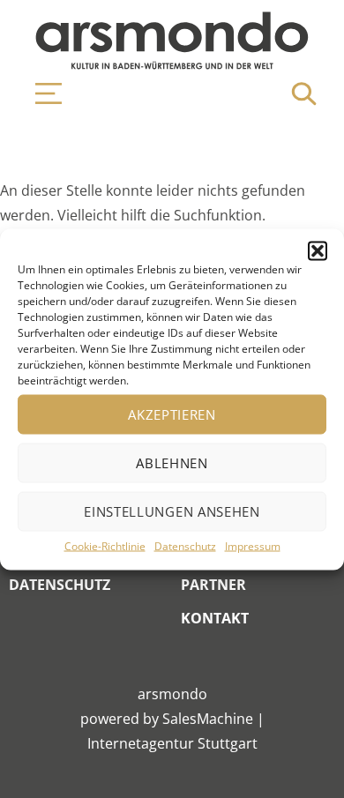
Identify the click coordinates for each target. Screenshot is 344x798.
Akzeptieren (172, 414)
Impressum (252, 545)
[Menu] (40, 93)
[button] (317, 250)
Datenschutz (185, 545)
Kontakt (215, 618)
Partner (213, 584)
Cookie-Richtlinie (105, 545)
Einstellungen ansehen (172, 511)
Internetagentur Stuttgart (172, 743)
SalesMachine (207, 718)
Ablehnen (172, 463)
